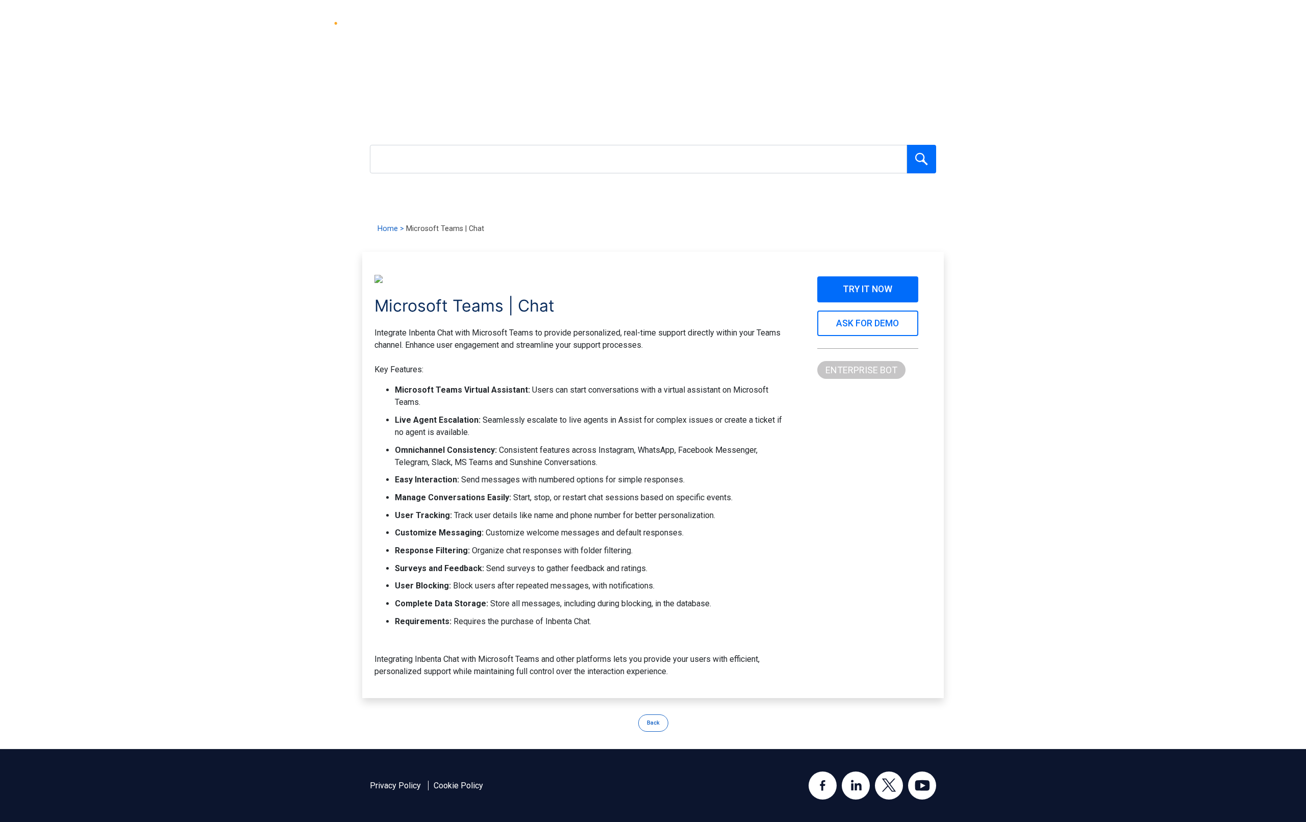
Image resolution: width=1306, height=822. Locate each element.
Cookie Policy (458, 785)
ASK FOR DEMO (867, 323)
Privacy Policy (395, 785)
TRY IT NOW (867, 289)
